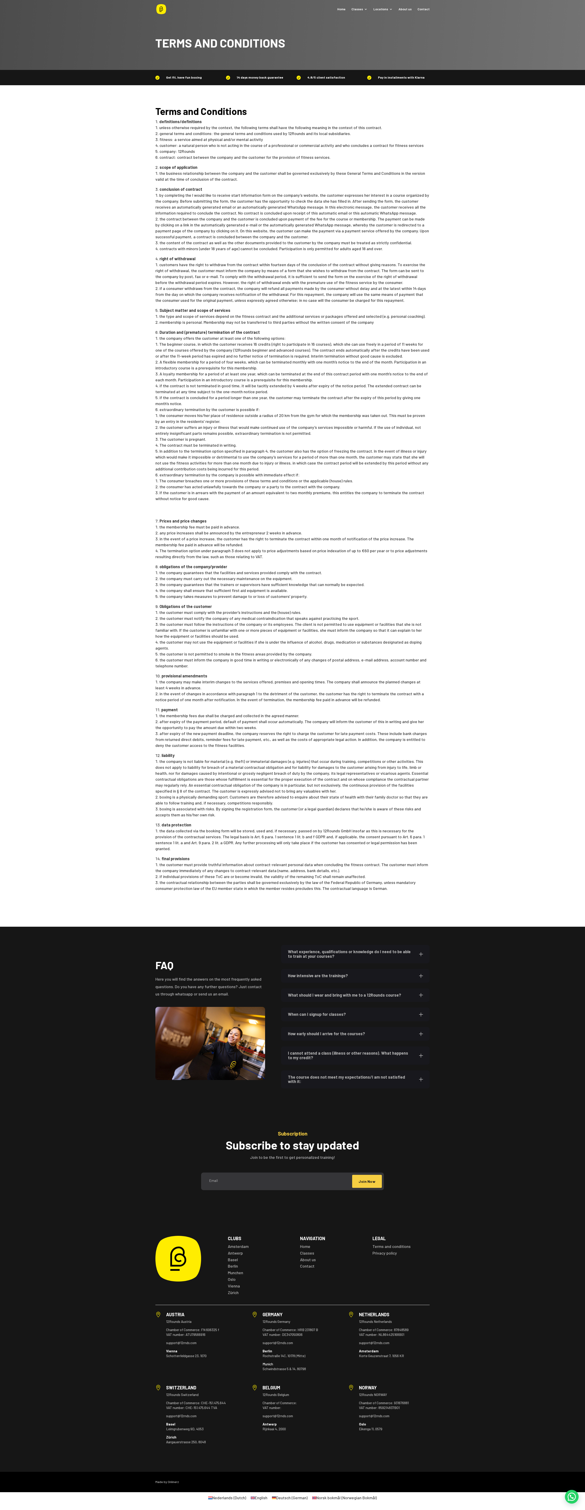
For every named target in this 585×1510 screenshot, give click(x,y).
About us (405, 9)
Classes (357, 9)
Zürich (233, 1292)
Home (341, 9)
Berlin (233, 1266)
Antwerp (235, 1252)
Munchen (235, 1272)
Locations (380, 9)
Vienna (234, 1285)
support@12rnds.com (181, 1343)
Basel (233, 1259)
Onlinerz (173, 1482)
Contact (423, 9)
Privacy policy (384, 1252)
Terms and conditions (391, 1246)
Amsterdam (238, 1246)
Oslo (232, 1279)
